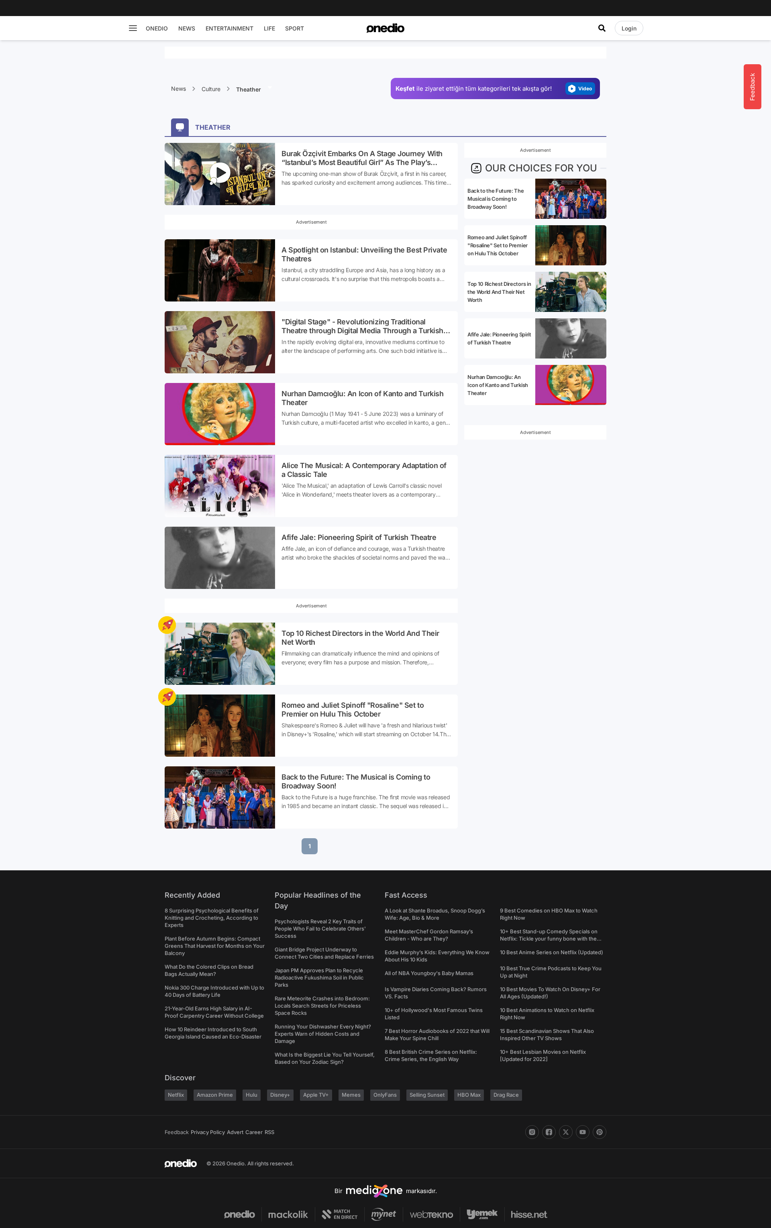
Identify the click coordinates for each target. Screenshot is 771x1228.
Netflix (176, 1095)
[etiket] (167, 625)
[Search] (602, 28)
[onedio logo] (385, 28)
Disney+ (280, 1095)
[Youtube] (582, 1132)
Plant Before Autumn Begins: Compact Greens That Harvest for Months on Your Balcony (215, 945)
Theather (249, 89)
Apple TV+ (316, 1095)
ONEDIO (157, 28)
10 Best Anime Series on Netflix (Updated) (551, 952)
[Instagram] (532, 1132)
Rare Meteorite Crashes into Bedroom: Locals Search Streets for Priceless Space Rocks (322, 1005)
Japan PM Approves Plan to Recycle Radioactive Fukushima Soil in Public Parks (319, 977)
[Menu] (133, 28)
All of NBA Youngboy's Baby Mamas (429, 973)
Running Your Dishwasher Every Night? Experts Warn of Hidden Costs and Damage (323, 1033)
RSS (269, 1132)
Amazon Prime (215, 1095)
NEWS (186, 28)
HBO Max (469, 1095)
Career (254, 1132)
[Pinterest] (599, 1132)
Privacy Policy (208, 1132)
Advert (235, 1132)
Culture (211, 89)
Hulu (251, 1095)
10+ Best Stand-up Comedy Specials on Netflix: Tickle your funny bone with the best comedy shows (549, 938)
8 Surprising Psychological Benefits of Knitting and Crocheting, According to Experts (212, 917)
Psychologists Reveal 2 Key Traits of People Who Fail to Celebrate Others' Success (320, 928)
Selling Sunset (427, 1095)
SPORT (294, 28)
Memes (351, 1095)
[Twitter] (566, 1132)
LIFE (269, 28)
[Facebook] (549, 1132)
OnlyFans (385, 1095)
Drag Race (506, 1095)
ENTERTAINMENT (229, 28)
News (178, 88)
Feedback (177, 1132)
